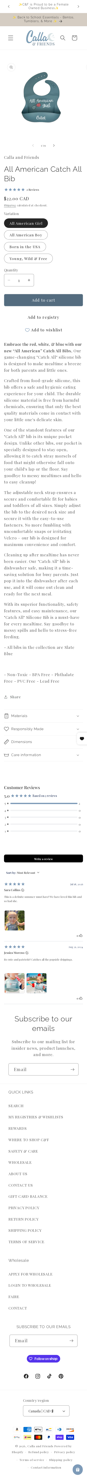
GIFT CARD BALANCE (28, 1196)
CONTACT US (20, 1185)
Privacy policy (64, 1452)
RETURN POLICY (23, 1219)
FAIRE (13, 1296)
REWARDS (17, 1128)
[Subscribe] (72, 1069)
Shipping (10, 205)
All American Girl (26, 223)
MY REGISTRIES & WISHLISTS (35, 1116)
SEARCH (16, 1105)
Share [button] (15, 696)
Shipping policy (60, 1460)
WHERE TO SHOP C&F (28, 1139)
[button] (10, 38)
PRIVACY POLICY (23, 1207)
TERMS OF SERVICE (26, 1241)
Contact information (46, 1467)
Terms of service (31, 1460)
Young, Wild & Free (29, 258)
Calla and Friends (40, 1446)
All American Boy (26, 234)
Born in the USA (25, 246)
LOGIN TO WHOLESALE (29, 1285)
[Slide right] (54, 145)
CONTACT (17, 1307)
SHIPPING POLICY (25, 1230)
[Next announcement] (78, 6)
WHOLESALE (20, 1162)
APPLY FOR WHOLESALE (30, 1273)
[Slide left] (33, 145)
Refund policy (38, 1452)
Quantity (11, 270)
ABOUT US (17, 1173)
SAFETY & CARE (23, 1151)
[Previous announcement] (8, 6)
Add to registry (44, 317)
